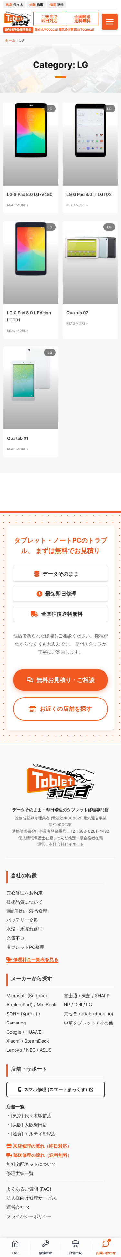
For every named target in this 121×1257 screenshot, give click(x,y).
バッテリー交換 (22, 920)
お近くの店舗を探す (66, 708)
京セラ (70, 1013)
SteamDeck (37, 1041)
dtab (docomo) (97, 1013)
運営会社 (16, 1207)
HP (67, 1004)
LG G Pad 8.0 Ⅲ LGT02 (89, 194)
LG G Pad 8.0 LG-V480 (30, 194)
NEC (30, 1050)
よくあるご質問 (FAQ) (28, 1189)
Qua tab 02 (77, 312)
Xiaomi (13, 1041)
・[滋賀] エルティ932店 (30, 1133)
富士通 (70, 995)
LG (89, 1004)
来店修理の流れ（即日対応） (42, 1146)
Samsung (16, 1022)
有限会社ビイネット (66, 844)
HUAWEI (34, 1032)
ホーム (10, 40)
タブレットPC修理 (25, 947)
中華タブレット (80, 1022)
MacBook (46, 1004)
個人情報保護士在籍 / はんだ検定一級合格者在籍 (60, 837)
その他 (106, 1022)
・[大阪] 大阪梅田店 (26, 1124)
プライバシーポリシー (29, 1216)
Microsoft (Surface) (26, 995)
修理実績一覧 (20, 1173)
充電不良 (15, 938)
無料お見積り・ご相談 (65, 680)
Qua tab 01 (17, 438)
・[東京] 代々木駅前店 (29, 1115)
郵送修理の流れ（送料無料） (42, 1155)
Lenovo (14, 1050)
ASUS (46, 1050)
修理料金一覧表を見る (35, 959)
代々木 (14, 4)
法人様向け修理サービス (31, 1198)
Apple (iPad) (19, 1004)
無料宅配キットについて (31, 1164)
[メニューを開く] (110, 22)
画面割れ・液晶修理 (26, 911)
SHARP (102, 995)
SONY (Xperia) (21, 1013)
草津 (57, 4)
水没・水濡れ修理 (24, 929)
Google (13, 1032)
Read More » (17, 205)
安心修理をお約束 (24, 892)
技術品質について (24, 902)
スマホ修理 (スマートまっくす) (55, 1089)
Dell (78, 1004)
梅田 (36, 4)
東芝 (86, 995)
